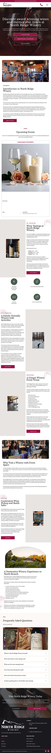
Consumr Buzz (29, 751)
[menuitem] (13, 738)
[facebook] (46, 751)
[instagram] (48, 751)
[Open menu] (47, 5)
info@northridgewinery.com (35, 731)
